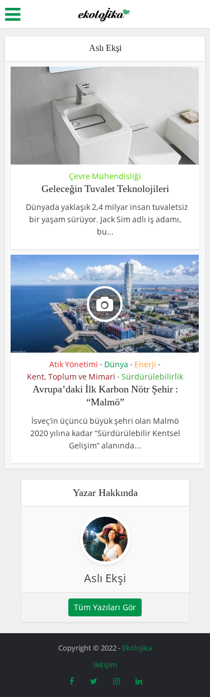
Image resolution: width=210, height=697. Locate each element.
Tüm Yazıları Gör (105, 607)
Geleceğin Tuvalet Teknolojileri (105, 188)
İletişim (105, 664)
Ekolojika (137, 648)
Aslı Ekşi (105, 578)
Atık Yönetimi (73, 364)
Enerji (145, 364)
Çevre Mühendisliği (105, 176)
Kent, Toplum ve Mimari (71, 377)
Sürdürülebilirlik (152, 377)
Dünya (116, 364)
